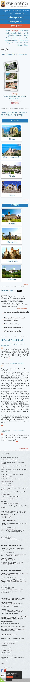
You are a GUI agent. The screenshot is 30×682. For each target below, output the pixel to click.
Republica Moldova (11, 40)
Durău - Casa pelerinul (7, 481)
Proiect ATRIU (4, 661)
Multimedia (19, 13)
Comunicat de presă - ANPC (8, 643)
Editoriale (17, 11)
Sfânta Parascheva (6, 483)
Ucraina (8, 38)
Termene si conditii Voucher (8, 655)
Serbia (26, 38)
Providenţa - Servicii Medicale (9, 499)
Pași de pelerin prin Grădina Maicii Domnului (16, 312)
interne (15, 205)
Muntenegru (24, 31)
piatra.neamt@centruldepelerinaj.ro (16, 554)
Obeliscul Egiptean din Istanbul (12, 331)
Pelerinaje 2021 (7, 290)
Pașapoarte (4, 645)
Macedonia (18, 43)
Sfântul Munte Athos (15, 35)
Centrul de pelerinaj (6, 476)
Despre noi (7, 11)
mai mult (8, 679)
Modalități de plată (6, 648)
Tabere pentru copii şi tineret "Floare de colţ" (13, 492)
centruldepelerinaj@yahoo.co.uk (15, 530)
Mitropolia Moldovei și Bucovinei (9, 457)
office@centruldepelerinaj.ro (14, 531)
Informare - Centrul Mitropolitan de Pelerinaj (13, 638)
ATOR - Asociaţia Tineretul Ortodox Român (12, 474)
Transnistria (24, 40)
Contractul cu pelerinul (7, 650)
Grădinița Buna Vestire (7, 472)
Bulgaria (10, 43)
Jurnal (10, 13)
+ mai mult (26, 199)
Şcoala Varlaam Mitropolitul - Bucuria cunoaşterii (14, 469)
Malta (26, 45)
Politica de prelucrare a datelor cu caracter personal (12, 658)
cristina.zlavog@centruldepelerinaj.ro (16, 579)
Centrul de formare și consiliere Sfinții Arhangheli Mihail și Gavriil (14, 488)
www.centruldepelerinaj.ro (13, 533)
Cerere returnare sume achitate (9, 641)
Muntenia (12, 279)
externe (15, 121)
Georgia (15, 31)
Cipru (26, 43)
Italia (14, 38)
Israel (7, 33)
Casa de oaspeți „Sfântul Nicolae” (10, 503)
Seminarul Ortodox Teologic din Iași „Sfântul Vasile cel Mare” (14, 506)
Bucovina (12, 223)
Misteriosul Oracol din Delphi (12, 324)
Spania (20, 45)
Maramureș (12, 242)
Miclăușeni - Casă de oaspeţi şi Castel (11, 479)
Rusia (20, 38)
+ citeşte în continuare (22, 308)
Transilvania (12, 261)
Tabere (2, 663)
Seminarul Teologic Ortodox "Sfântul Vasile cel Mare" (13, 466)
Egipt (20, 33)
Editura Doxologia (5, 494)
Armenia (7, 31)
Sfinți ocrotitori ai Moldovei (8, 486)
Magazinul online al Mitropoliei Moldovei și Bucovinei (12, 463)
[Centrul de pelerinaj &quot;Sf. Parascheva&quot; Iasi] (14, 6)
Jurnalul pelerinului (12, 340)
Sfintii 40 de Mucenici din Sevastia (13, 328)
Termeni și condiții (6, 652)
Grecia (26, 33)
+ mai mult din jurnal (23, 448)
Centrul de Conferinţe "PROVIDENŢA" (11, 496)
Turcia (26, 35)
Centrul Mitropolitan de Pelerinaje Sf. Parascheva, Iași (14, 582)
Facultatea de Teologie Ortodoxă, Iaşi (10, 460)
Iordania (13, 33)
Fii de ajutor (4, 501)
